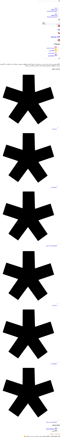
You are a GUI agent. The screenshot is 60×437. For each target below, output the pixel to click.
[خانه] (59, 26)
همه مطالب (54, 9)
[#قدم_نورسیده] (59, 33)
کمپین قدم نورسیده (52, 11)
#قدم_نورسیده (55, 36)
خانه (56, 8)
